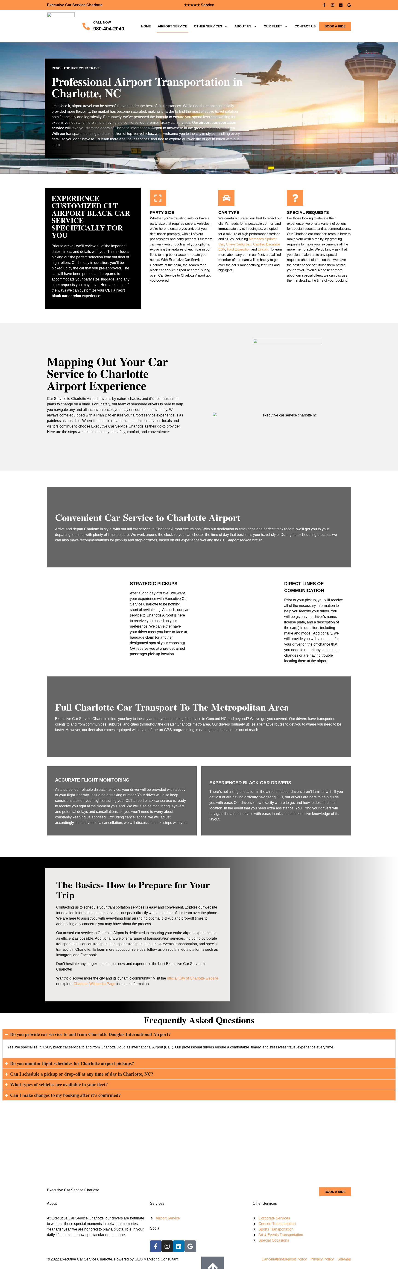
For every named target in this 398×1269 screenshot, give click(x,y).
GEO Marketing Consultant (156, 1259)
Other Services (208, 26)
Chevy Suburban (238, 244)
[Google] (349, 5)
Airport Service (172, 26)
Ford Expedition (238, 249)
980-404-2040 (108, 29)
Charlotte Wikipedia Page (94, 984)
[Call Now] (86, 26)
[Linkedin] (341, 5)
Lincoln (263, 249)
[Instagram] (332, 5)
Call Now (102, 22)
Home (146, 26)
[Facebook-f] (324, 5)
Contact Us (305, 26)
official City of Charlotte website (192, 978)
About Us (242, 26)
